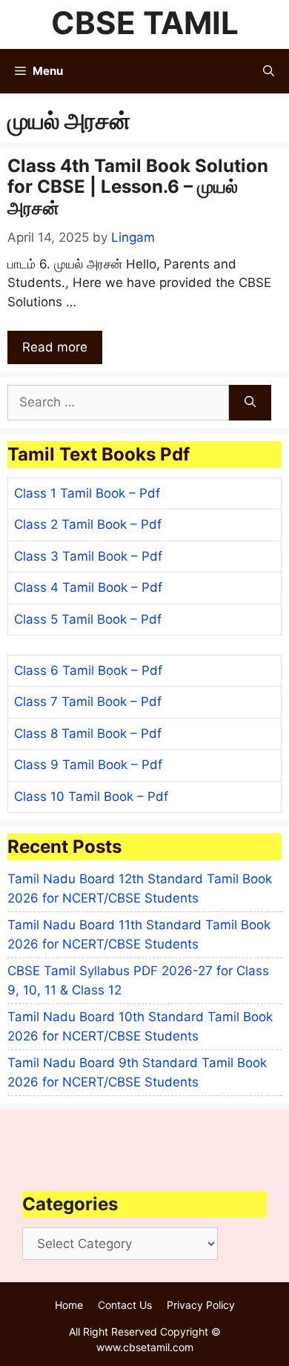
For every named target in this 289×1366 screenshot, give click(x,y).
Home (69, 1305)
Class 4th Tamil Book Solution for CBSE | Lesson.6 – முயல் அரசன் (137, 187)
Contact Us (125, 1305)
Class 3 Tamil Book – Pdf (88, 556)
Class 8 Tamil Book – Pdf (88, 733)
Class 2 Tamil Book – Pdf (88, 524)
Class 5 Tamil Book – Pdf (88, 619)
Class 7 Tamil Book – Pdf (88, 701)
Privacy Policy (201, 1305)
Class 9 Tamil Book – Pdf (88, 764)
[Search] (250, 402)
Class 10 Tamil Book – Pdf (91, 796)
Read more (54, 347)
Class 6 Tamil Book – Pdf (88, 670)
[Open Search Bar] (268, 71)
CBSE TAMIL (145, 23)
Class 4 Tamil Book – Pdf (88, 587)
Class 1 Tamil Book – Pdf (87, 493)
